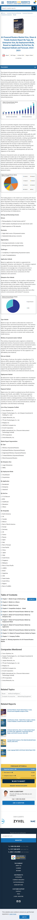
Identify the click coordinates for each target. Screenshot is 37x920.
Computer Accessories (8, 696)
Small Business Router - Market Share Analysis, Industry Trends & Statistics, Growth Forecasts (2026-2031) (21, 720)
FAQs (18, 893)
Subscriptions (18, 884)
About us (18, 865)
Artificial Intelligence (14, 693)
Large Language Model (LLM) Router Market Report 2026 (21, 750)
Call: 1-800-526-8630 (18, 799)
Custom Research (18, 882)
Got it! (24, 917)
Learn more (12, 914)
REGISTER (18, 840)
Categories (18, 877)
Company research (18, 879)
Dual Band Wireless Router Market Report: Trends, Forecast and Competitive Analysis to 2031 (19, 710)
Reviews (18, 870)
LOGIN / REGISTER (18, 896)
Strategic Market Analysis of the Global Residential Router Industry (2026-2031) (21, 740)
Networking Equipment (24, 696)
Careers (18, 868)
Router (4, 693)
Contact (18, 891)
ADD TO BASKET (18, 781)
